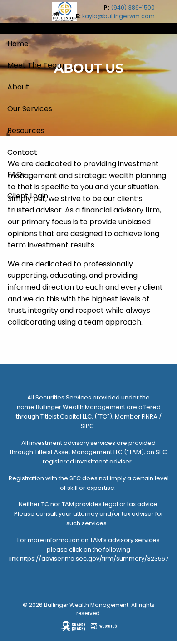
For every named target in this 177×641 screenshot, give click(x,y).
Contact (22, 152)
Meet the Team (35, 65)
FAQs (16, 174)
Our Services (29, 109)
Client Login (27, 196)
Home (18, 44)
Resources (25, 130)
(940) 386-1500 (133, 7)
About (18, 87)
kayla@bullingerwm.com (118, 16)
